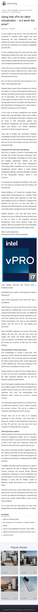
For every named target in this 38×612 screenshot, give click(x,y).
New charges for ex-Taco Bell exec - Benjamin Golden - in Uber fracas (20, 522)
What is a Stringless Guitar (11, 519)
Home (9, 10)
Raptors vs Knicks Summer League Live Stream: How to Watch (20, 532)
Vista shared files (8, 535)
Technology (15, 10)
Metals (5, 525)
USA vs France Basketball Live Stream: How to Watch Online (20, 529)
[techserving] (9, 2)
